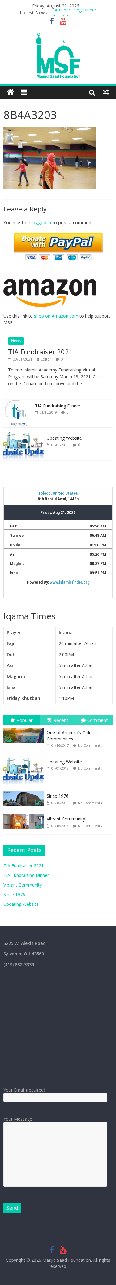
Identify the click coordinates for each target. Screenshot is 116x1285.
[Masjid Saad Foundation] (10, 92)
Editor (46, 359)
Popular (24, 720)
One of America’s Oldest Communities (71, 736)
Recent (60, 720)
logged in (41, 222)
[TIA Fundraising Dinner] (17, 403)
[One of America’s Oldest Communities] (25, 728)
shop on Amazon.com (56, 316)
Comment (97, 720)
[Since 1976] (25, 791)
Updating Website (64, 438)
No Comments (90, 745)
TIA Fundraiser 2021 (40, 351)
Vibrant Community (70, 13)
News (16, 340)
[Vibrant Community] (25, 814)
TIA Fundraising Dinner (57, 406)
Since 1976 (57, 796)
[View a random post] (106, 92)
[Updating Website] (23, 435)
